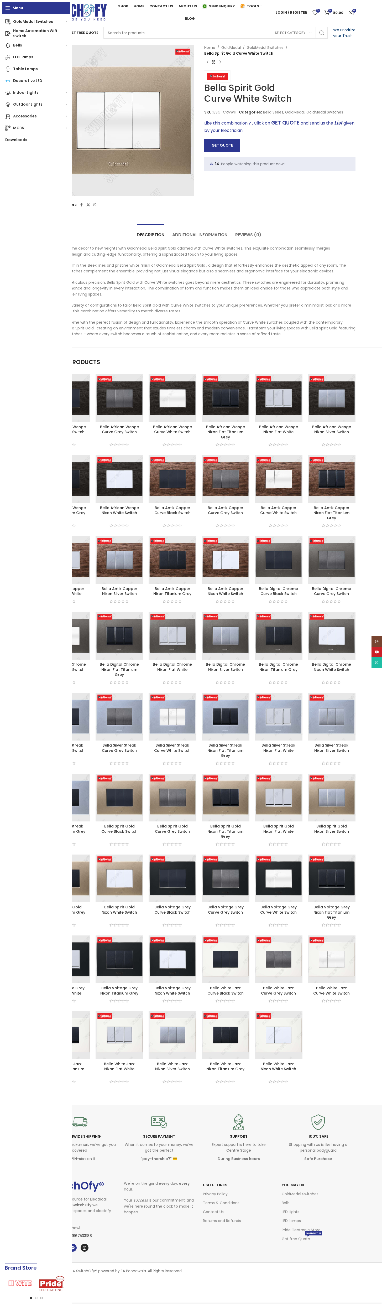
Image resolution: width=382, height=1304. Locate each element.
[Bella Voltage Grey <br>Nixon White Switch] (172, 959)
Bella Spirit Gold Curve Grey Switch (172, 829)
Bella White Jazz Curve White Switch (331, 990)
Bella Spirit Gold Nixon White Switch (119, 909)
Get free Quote (301, 1237)
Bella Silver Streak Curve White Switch (172, 748)
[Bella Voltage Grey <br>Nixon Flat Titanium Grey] (331, 878)
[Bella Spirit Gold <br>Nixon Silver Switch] (331, 797)
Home (209, 47)
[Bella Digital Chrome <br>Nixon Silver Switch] (225, 636)
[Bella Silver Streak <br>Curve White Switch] (172, 717)
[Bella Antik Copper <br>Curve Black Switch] (172, 479)
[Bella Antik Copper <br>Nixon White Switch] (225, 560)
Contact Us (213, 1211)
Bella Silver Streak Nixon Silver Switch (331, 748)
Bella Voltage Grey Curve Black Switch (172, 909)
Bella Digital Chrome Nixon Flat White (172, 667)
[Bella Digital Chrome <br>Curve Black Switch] (278, 560)
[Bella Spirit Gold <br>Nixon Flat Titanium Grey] (225, 797)
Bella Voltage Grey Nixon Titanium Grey (119, 990)
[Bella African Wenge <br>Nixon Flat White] (278, 398)
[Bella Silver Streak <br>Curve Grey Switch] (119, 717)
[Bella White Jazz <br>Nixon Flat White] (119, 1035)
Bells (286, 1202)
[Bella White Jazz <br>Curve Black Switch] (225, 959)
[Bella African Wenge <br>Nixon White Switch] (119, 479)
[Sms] (73, 1248)
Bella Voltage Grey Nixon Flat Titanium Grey (331, 912)
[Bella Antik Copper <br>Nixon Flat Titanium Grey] (331, 479)
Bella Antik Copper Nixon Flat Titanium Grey (331, 513)
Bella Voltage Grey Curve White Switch (278, 909)
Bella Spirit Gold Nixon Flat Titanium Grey (225, 831)
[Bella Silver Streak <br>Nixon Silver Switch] (331, 717)
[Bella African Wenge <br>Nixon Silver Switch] (331, 398)
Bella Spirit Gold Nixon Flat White (278, 829)
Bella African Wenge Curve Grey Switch (119, 429)
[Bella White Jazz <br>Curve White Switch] (331, 959)
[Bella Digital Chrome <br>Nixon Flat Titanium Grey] (119, 636)
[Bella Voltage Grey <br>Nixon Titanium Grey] (119, 959)
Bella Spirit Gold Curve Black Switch (119, 829)
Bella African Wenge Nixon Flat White (278, 429)
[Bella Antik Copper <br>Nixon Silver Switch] (119, 560)
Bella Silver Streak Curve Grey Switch (119, 748)
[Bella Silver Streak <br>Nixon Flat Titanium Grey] (225, 717)
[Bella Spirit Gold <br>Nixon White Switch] (119, 878)
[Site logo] (75, 12)
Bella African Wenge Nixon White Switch (119, 510)
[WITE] (20, 1283)
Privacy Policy (215, 1194)
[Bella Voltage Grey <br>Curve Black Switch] (172, 878)
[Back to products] (214, 62)
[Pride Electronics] (52, 1283)
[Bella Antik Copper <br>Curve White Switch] (278, 479)
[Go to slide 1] (31, 1298)
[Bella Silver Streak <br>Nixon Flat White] (278, 717)
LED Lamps (291, 1220)
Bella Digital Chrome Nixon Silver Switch (225, 667)
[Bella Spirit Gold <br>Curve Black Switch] (119, 797)
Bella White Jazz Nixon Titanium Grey (225, 1066)
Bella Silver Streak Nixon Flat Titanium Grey (225, 750)
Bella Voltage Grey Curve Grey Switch (225, 909)
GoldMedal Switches (265, 47)
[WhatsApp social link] (95, 204)
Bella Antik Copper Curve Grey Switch (225, 510)
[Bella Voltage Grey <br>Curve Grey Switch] (225, 878)
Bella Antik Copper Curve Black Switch (172, 510)
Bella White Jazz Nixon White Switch (278, 1066)
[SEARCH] (322, 33)
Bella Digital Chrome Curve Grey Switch (331, 591)
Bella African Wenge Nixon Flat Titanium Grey (225, 432)
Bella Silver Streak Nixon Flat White (278, 748)
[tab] (150, 232)
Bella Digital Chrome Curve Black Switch (278, 591)
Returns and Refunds (222, 1220)
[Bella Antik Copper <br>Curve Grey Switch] (225, 479)
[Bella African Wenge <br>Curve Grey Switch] (119, 398)
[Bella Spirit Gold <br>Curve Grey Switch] (172, 797)
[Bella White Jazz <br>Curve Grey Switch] (278, 959)
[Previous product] (207, 62)
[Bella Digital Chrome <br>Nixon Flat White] (172, 636)
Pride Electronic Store (301, 1230)
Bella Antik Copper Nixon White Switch (225, 591)
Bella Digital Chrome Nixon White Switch (331, 667)
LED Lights (290, 1211)
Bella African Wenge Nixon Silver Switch (331, 429)
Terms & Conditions (221, 1202)
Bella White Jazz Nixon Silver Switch (172, 1066)
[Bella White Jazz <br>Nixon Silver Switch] (172, 1035)
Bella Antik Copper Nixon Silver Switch (119, 591)
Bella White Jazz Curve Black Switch (225, 990)
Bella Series (273, 112)
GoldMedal (231, 47)
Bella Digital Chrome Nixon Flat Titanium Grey (119, 669)
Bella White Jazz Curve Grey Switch (278, 990)
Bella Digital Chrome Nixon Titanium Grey (278, 667)
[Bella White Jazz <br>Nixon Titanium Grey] (225, 1035)
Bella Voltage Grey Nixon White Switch (172, 990)
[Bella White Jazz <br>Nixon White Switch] (278, 1035)
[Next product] (220, 62)
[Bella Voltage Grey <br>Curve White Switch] (278, 878)
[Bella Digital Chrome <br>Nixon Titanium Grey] (278, 636)
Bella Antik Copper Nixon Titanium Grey (172, 591)
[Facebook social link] (82, 204)
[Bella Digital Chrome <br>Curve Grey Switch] (331, 560)
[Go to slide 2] (36, 1298)
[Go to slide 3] (41, 1298)
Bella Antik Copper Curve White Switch (278, 510)
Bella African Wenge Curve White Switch (172, 429)
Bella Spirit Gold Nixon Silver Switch (331, 829)
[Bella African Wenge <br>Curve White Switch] (172, 398)
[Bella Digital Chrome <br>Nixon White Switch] (331, 636)
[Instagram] (84, 1248)
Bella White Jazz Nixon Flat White (119, 1066)
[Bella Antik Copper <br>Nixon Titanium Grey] (172, 560)
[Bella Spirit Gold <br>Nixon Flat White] (278, 797)
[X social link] (88, 204)
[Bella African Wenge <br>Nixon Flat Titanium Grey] (225, 398)
